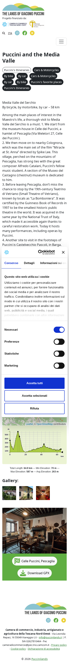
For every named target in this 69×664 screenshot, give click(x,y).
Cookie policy (18, 648)
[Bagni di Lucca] (9, 493)
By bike (8, 76)
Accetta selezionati (34, 395)
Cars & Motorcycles (46, 70)
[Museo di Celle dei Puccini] (26, 493)
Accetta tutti (34, 383)
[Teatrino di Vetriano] (43, 493)
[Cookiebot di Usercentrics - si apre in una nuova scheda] (40, 252)
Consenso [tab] (11, 263)
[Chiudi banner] (63, 252)
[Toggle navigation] (61, 41)
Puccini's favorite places (46, 82)
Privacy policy (59, 645)
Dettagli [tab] (29, 263)
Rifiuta (34, 408)
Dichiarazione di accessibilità (44, 648)
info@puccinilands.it (50, 637)
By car (22, 76)
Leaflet (29, 423)
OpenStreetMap (44, 423)
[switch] (59, 342)
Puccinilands (39, 659)
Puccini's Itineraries (16, 70)
